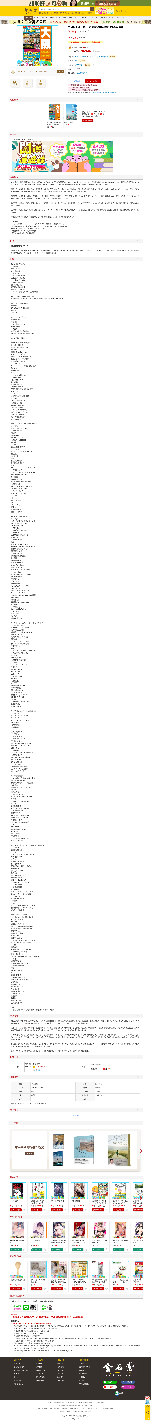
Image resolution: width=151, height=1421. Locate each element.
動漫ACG (44, 17)
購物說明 (60, 1363)
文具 (76, 17)
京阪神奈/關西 (102, 57)
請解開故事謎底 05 (57, 1201)
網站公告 (60, 1380)
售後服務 (60, 1374)
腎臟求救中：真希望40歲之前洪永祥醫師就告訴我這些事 (38, 1203)
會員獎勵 (28, 17)
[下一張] (56, 46)
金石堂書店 (18, 1363)
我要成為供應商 (84, 1367)
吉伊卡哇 (84, 13)
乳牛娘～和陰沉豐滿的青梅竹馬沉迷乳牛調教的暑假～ (59, 1243)
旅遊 (84, 57)
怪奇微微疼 (14, 1201)
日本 (91, 57)
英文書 (58, 17)
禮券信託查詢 (40, 1377)
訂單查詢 (39, 1367)
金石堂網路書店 (19, 1367)
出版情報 (17, 1374)
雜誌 (64, 17)
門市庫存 (106, 92)
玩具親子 (83, 17)
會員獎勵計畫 (40, 1370)
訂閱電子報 (39, 1374)
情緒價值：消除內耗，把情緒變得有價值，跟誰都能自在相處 (120, 1203)
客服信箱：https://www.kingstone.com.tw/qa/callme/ (75, 1411)
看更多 (60, 71)
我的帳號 (39, 1363)
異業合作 (82, 1363)
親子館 (51, 17)
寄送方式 (60, 1370)
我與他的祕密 (35, 1240)
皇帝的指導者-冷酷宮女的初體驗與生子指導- (79, 1243)
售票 (124, 17)
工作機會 (17, 1377)
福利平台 (82, 1380)
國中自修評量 (43, 13)
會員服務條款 (40, 1380)
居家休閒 (104, 17)
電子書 (70, 17)
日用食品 (112, 17)
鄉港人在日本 (68, 122)
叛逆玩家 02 (76, 1201)
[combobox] (64, 9)
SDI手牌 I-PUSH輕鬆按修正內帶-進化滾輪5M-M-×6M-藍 (99, 1282)
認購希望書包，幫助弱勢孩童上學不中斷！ (85, 42)
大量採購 (113, 92)
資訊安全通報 (18, 1384)
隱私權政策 (18, 1380)
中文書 (36, 17)
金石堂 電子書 (82, 32)
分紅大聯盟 (83, 1374)
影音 (118, 17)
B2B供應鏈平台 (84, 1384)
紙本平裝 (71, 32)
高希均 (90, 13)
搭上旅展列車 (82, 73)
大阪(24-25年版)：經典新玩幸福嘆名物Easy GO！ (54, 124)
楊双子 (62, 13)
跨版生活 (79, 65)
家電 (97, 17)
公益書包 (77, 13)
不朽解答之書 (69, 13)
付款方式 (60, 1367)
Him (75, 61)
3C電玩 (90, 17)
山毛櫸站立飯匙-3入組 (17, 1280)
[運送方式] (147, 1417)
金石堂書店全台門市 (21, 1370)
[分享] (147, 1412)
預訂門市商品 (97, 92)
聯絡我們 (60, 1377)
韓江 (50, 13)
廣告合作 (82, 1370)
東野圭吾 (56, 13)
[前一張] (18, 46)
